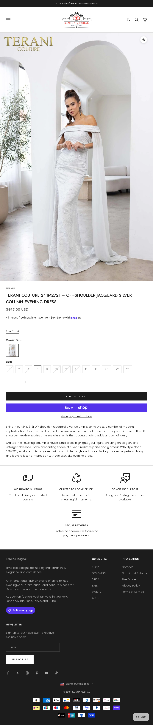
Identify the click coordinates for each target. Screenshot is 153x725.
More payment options (76, 416)
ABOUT (96, 598)
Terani (10, 288)
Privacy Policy (131, 585)
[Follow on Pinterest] (37, 673)
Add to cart (76, 396)
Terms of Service (133, 592)
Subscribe (19, 659)
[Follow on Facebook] (8, 673)
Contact (127, 567)
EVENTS (96, 592)
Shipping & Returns (134, 573)
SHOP (95, 567)
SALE (95, 585)
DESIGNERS (99, 573)
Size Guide (129, 579)
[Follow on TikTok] (56, 673)
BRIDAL (96, 579)
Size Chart (12, 331)
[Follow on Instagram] (27, 673)
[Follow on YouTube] (47, 673)
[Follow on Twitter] (17, 673)
